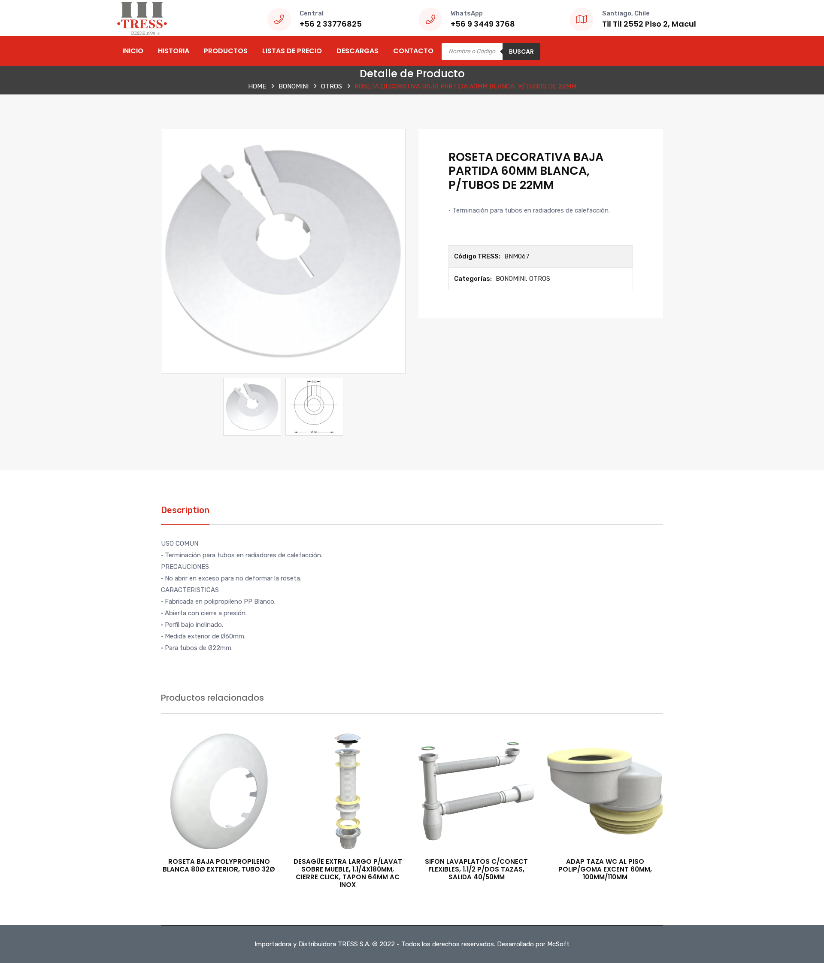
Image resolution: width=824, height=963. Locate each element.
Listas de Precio (292, 51)
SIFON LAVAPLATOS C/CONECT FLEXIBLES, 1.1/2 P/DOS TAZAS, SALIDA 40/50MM (476, 869)
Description (185, 510)
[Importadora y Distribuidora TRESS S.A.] (141, 17)
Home (257, 86)
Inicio (132, 51)
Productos (226, 51)
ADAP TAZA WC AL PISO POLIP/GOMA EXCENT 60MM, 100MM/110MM (605, 869)
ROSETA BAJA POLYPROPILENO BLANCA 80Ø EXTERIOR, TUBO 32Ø (219, 865)
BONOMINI (294, 86)
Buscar (521, 51)
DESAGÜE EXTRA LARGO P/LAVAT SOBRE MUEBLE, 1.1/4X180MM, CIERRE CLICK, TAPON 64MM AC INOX (348, 873)
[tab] (185, 514)
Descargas (357, 51)
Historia (173, 51)
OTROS (331, 86)
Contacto (413, 51)
